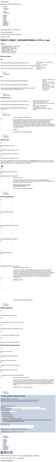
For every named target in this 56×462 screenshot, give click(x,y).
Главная (5, 15)
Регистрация (6, 12)
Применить (6, 437)
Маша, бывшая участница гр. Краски (22, 184)
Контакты (5, 25)
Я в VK (15, 129)
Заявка (2, 43)
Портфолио (6, 22)
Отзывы (5, 21)
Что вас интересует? (6, 410)
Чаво (4, 20)
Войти (4, 11)
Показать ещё (6, 74)
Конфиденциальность (27, 455)
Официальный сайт (17, 279)
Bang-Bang (21, 458)
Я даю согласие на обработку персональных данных (14, 429)
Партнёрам (5, 23)
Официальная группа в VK (19, 186)
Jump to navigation (5, 1)
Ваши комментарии (5, 424)
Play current (3, 460)
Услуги (5, 17)
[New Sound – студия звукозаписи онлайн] (11, 4)
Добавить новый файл (8, 416)
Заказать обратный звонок (7, 32)
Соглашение (36, 455)
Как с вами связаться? (6, 408)
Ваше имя (3, 407)
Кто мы (5, 16)
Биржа (4, 18)
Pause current (10, 460)
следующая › (6, 136)
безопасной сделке (34, 160)
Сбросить (5, 436)
